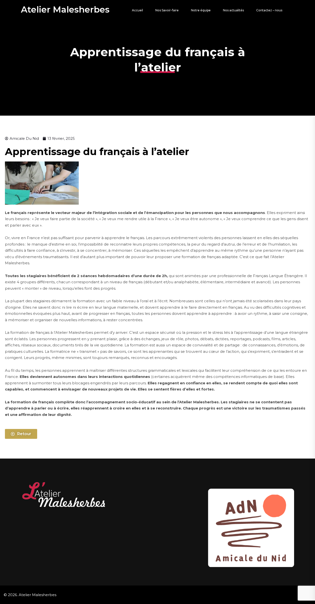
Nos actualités (233, 10)
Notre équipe (201, 10)
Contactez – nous (269, 10)
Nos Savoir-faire (167, 10)
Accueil (137, 10)
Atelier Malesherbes (65, 9)
